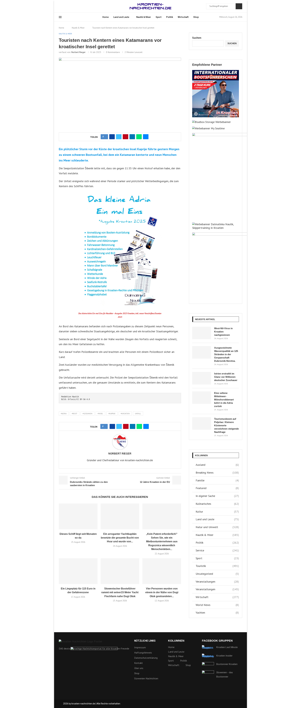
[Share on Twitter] (118, 136)
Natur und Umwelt (217, 527)
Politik (169, 17)
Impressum (140, 647)
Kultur (217, 511)
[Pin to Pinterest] (125, 136)
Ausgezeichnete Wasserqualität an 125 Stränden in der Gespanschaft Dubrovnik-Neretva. (226, 354)
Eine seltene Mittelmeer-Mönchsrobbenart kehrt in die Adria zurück (224, 399)
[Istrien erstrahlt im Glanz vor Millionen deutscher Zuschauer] (201, 378)
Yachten (217, 612)
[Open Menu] (60, 17)
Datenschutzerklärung (146, 657)
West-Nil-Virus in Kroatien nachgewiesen (223, 331)
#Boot (74, 413)
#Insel (100, 413)
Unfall (138, 413)
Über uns (138, 668)
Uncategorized (217, 574)
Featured (217, 488)
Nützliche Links (145, 641)
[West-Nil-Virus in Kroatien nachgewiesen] (201, 333)
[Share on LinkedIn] (132, 136)
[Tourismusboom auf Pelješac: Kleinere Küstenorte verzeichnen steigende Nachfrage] (201, 423)
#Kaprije (111, 413)
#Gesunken (87, 413)
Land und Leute (121, 17)
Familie (217, 480)
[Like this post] (105, 136)
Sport (158, 17)
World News (217, 605)
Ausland (217, 465)
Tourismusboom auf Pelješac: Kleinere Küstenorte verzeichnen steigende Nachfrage (226, 425)
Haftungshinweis (143, 652)
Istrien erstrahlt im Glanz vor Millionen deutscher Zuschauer (225, 376)
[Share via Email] (145, 136)
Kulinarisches (217, 504)
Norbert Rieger (78, 52)
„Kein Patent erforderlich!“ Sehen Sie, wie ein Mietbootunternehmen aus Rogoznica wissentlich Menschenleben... (161, 542)
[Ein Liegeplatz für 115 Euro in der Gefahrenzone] (78, 571)
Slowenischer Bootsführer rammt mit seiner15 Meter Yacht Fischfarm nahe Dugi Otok (119, 592)
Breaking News (217, 472)
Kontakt (138, 663)
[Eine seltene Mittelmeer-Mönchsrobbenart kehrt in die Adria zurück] (201, 397)
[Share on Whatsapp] (139, 136)
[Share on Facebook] (112, 136)
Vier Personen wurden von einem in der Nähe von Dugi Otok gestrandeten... (161, 592)
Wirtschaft (183, 17)
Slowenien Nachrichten (146, 678)
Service (217, 550)
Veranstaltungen (217, 581)
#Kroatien (125, 413)
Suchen (239, 6)
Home (105, 17)
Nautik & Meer (143, 17)
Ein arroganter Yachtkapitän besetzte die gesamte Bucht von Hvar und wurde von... (120, 538)
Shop (196, 17)
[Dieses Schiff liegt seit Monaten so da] (78, 516)
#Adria (63, 413)
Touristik (217, 566)
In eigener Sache (217, 496)
